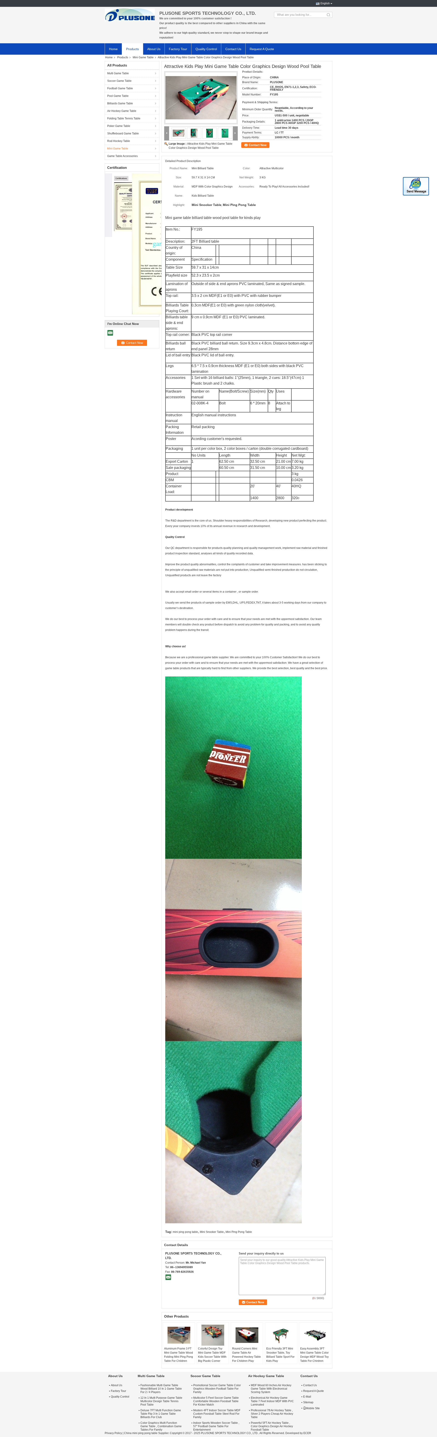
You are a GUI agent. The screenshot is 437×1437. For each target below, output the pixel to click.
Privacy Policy (113, 1433)
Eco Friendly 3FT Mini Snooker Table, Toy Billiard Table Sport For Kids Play (280, 1354)
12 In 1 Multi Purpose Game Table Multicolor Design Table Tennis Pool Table (161, 1401)
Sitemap (308, 1402)
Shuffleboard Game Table (123, 133)
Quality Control (206, 49)
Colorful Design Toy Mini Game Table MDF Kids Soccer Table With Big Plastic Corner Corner (212, 1357)
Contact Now (258, 145)
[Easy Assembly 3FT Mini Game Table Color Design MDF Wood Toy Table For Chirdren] (315, 1335)
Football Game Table (120, 88)
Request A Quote (262, 49)
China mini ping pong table (141, 1433)
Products (132, 49)
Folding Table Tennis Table (123, 118)
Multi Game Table (118, 73)
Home (113, 49)
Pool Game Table (118, 96)
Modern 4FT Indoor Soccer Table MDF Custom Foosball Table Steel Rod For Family (216, 1414)
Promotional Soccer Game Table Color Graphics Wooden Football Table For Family (217, 1389)
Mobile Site (313, 1408)
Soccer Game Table (119, 80)
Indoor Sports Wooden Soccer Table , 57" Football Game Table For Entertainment (216, 1426)
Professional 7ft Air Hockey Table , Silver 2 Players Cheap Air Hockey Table (272, 1414)
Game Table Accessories (122, 156)
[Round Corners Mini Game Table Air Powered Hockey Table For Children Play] (247, 1335)
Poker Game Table (118, 126)
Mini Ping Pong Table (239, 1232)
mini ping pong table (185, 1232)
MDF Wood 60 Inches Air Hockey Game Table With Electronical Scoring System (271, 1389)
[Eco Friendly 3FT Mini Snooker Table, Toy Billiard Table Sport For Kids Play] (281, 1335)
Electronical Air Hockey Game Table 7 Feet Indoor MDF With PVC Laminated (272, 1401)
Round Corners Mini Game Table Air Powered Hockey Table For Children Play (246, 1354)
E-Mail (307, 1396)
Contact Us (233, 49)
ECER (307, 1433)
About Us (153, 49)
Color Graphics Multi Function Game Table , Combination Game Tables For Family (161, 1426)
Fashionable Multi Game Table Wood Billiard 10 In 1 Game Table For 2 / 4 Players (161, 1389)
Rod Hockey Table (118, 141)
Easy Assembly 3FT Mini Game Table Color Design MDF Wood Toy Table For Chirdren (314, 1354)
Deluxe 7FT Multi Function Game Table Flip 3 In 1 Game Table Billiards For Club (160, 1414)
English (325, 3)
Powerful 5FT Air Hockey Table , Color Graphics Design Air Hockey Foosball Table (272, 1426)
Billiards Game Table (120, 103)
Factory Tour (178, 49)
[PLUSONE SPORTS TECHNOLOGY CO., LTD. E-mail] (168, 1277)
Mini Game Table (143, 57)
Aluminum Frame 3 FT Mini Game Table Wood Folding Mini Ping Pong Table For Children (178, 1354)
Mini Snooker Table (212, 1232)
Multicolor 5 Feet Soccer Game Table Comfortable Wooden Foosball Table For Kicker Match (216, 1401)
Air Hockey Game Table (121, 111)
